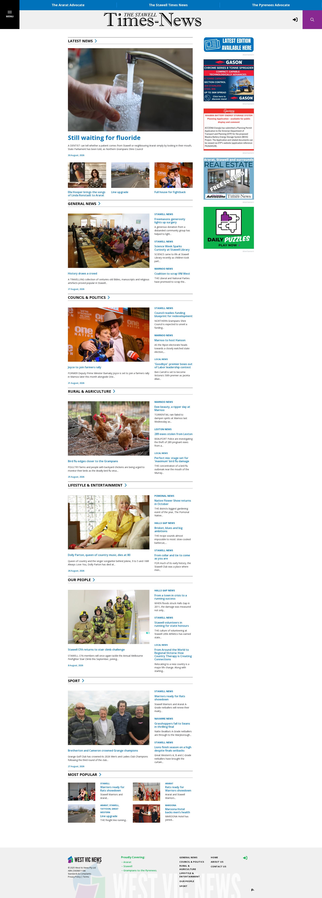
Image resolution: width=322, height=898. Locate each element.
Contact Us (218, 866)
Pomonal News (164, 495)
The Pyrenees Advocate (271, 5)
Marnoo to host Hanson (169, 340)
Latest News (80, 40)
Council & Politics (87, 297)
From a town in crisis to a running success (170, 596)
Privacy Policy (74, 876)
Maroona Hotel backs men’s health (177, 810)
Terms (86, 876)
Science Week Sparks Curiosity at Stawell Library (172, 247)
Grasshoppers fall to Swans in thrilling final (172, 725)
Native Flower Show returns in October (172, 502)
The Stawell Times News (168, 5)
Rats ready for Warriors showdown (178, 788)
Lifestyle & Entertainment (95, 485)
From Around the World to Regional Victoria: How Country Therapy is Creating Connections (173, 654)
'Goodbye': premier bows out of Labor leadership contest (173, 365)
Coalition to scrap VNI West (172, 273)
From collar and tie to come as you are (172, 556)
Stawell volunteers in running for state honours (171, 624)
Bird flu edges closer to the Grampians (93, 461)
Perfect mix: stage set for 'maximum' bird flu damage (171, 459)
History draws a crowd (82, 273)
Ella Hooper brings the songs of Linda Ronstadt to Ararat (86, 193)
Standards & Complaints (79, 873)
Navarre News (163, 718)
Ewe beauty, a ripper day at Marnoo (172, 408)
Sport (74, 680)
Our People (79, 579)
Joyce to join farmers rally (84, 367)
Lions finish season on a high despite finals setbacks (172, 748)
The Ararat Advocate (68, 5)
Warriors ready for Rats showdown (169, 697)
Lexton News (163, 429)
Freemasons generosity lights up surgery (169, 220)
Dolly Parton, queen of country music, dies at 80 (99, 555)
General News (82, 203)
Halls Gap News (164, 523)
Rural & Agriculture (89, 391)
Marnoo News (163, 268)
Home (214, 857)
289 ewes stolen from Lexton (173, 434)
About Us (217, 861)
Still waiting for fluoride (104, 138)
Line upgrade (119, 192)
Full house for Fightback (170, 192)
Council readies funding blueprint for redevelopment (173, 314)
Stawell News (163, 214)
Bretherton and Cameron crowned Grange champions (103, 750)
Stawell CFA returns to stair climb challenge (96, 649)
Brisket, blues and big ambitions (168, 529)
